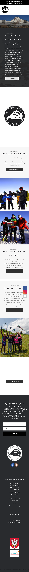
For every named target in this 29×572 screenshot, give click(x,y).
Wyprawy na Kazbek (14, 520)
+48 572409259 (14, 494)
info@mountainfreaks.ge (14, 3)
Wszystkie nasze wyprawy (14, 522)
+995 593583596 (14, 500)
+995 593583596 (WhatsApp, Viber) (14, 1)
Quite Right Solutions (23, 569)
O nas (14, 518)
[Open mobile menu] (25, 9)
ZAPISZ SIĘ (14, 434)
